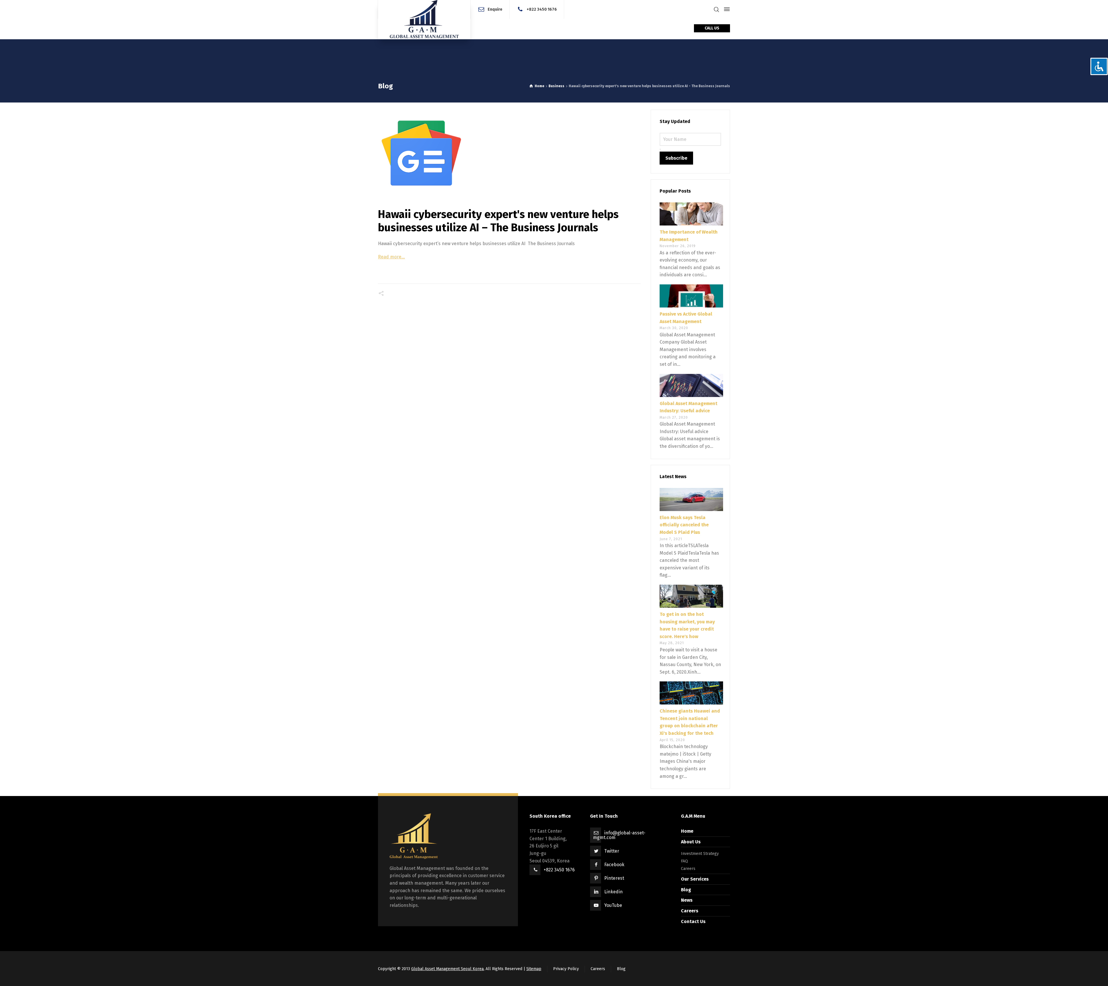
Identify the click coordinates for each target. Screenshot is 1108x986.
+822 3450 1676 (542, 9)
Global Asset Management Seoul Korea (447, 968)
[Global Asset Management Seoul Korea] (424, 19)
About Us (691, 842)
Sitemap (533, 968)
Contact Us (693, 921)
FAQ (684, 861)
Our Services (695, 879)
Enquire (495, 9)
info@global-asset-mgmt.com (619, 835)
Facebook (614, 864)
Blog (686, 889)
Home (687, 831)
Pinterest (614, 878)
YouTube (613, 905)
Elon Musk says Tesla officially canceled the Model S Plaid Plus (684, 525)
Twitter (611, 851)
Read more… (391, 257)
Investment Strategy (700, 853)
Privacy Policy (566, 968)
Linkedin (613, 891)
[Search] (716, 9)
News (686, 900)
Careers (688, 868)
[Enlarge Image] (509, 153)
